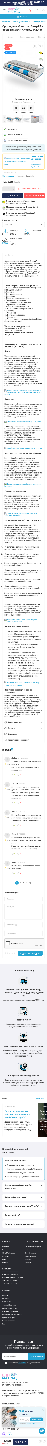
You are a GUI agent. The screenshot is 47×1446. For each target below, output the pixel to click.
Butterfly (5, 1262)
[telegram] (9, 1434)
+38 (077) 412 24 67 (9, 1280)
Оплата (11, 728)
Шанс (4, 1259)
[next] (4, 121)
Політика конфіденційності (12, 1314)
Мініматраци (29, 1250)
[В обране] (40, 46)
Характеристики (27, 37)
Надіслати (36, 1419)
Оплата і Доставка (9, 1305)
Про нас (5, 1295)
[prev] (4, 117)
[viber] (4, 1434)
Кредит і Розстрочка (9, 1308)
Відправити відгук (30, 954)
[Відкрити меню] (4, 10)
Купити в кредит (35, 196)
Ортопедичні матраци (33, 1247)
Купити (22, 1442)
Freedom (5, 1250)
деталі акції (30, 1424)
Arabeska (5, 1256)
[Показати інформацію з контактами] (30, 10)
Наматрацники (30, 1256)
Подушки (28, 1259)
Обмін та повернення (10, 1311)
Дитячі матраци (30, 1253)
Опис (10, 37)
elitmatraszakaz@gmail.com (12, 1277)
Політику (22, 1363)
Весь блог (40, 1098)
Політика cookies (8, 1321)
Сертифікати (6, 1302)
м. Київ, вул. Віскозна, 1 (10, 1274)
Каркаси (28, 1262)
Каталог (23, 17)
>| (30, 883)
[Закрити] (42, 1410)
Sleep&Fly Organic (8, 1253)
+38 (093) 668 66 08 (9, 1284)
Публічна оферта (8, 1318)
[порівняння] (35, 46)
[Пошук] (37, 10)
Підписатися (36, 1356)
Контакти (5, 1299)
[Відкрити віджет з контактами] (42, 1431)
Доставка (12, 734)
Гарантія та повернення (18, 740)
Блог (4, 1324)
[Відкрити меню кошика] (42, 10)
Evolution (5, 1247)
